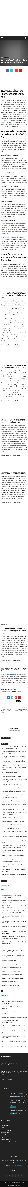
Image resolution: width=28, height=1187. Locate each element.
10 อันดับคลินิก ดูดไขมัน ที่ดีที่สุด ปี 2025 (11, 960)
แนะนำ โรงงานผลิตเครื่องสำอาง (11, 689)
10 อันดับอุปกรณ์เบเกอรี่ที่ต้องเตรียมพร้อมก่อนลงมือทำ (14, 874)
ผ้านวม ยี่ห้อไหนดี (5, 1132)
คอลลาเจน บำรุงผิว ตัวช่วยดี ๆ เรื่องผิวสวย (12, 824)
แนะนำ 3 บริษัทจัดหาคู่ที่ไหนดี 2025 (10, 772)
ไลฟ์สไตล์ (3, 1128)
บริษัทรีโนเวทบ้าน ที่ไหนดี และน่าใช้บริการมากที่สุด (14, 801)
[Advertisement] (14, 21)
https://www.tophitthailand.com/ (14, 730)
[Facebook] (6, 1175)
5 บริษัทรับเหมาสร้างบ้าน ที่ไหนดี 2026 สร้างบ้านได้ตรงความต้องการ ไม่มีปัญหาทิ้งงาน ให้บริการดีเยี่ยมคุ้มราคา (14, 767)
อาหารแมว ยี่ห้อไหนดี (6, 1139)
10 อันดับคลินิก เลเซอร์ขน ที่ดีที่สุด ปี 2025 (12, 974)
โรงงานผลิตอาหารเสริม (5, 691)
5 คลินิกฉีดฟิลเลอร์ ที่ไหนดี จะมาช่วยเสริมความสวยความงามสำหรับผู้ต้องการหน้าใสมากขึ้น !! (14, 846)
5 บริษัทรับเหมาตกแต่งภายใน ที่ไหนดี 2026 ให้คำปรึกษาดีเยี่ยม (13, 757)
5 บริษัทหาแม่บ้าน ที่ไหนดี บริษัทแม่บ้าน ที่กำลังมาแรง (14, 788)
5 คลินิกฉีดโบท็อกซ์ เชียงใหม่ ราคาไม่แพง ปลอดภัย (6, 711)
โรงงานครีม (13, 237)
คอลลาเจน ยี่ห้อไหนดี (6, 1130)
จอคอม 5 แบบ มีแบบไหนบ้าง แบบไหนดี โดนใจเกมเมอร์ (14, 805)
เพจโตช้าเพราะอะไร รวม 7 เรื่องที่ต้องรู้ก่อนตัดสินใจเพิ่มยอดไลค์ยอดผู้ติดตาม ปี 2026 (14, 747)
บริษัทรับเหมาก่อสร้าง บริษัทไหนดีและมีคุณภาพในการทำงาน (14, 837)
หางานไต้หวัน (12, 1113)
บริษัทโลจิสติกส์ (12, 1107)
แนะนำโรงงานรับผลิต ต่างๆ (14, 1182)
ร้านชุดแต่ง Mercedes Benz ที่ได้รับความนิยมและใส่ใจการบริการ (13, 870)
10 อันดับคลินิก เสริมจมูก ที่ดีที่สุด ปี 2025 (11, 964)
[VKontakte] (17, 1175)
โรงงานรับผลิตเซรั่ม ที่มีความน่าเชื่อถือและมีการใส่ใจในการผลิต (14, 832)
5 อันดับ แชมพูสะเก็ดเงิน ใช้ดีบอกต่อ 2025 (11, 784)
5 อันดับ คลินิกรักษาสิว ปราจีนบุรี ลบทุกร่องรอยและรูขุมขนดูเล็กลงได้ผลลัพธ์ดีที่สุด (14, 813)
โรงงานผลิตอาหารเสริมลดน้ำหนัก (9, 1135)
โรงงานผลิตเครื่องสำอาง (5, 57)
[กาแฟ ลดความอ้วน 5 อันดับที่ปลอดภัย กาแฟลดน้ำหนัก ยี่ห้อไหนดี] (5, 1095)
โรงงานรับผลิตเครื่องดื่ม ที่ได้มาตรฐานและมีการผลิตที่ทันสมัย (14, 841)
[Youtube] (21, 1175)
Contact (22, 1182)
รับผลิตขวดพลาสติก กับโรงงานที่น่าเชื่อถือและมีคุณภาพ (13, 856)
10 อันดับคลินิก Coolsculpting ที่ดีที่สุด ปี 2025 (13, 978)
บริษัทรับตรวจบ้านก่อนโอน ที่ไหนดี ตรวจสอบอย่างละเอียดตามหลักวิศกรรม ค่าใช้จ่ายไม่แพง (13, 860)
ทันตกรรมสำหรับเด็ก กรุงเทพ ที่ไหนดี (9, 1142)
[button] (26, 38)
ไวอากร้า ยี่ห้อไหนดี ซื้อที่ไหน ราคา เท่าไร (11, 828)
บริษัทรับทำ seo (5, 885)
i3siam (2, 889)
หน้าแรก (5, 1182)
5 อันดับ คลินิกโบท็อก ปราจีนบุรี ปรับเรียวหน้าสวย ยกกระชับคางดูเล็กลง (14, 780)
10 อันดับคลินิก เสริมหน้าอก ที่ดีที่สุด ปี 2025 (12, 967)
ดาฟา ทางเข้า (4, 995)
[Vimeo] (14, 1175)
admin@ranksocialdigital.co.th (16, 1165)
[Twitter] (10, 1175)
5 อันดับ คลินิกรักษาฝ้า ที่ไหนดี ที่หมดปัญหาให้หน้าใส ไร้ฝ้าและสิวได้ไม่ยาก (14, 752)
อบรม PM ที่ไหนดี (5, 1137)
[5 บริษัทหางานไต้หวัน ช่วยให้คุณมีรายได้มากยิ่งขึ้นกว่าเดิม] (5, 1112)
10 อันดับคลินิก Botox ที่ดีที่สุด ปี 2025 (11, 985)
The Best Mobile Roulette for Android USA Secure (14, 1017)
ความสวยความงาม (5, 1125)
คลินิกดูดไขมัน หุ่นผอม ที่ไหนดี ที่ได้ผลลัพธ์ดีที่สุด (13, 821)
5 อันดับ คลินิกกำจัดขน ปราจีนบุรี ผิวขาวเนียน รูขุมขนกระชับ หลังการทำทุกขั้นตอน (14, 796)
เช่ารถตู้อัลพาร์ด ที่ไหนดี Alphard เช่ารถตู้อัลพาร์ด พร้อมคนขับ (13, 865)
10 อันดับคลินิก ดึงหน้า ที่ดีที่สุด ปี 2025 (11, 971)
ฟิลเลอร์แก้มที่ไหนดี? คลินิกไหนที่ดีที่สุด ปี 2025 (20, 710)
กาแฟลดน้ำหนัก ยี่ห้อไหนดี (15, 1096)
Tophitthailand (6, 64)
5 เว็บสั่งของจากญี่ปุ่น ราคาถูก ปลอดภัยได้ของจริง (13, 809)
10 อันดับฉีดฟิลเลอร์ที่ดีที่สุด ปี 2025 (10, 981)
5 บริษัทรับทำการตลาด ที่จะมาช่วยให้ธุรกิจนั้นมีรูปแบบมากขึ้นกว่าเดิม (13, 762)
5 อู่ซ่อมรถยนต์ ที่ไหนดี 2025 (8, 817)
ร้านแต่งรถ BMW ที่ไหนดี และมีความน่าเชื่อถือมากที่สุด (13, 792)
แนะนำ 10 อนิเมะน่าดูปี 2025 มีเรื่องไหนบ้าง (12, 776)
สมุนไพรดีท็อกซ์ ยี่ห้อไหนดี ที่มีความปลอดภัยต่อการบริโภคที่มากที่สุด (14, 851)
